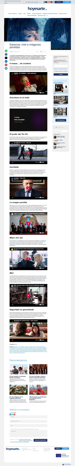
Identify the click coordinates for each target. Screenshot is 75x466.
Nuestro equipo (46, 450)
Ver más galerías (61, 120)
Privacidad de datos (47, 449)
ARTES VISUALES (12, 13)
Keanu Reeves (28, 350)
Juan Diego (22, 350)
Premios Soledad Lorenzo (26, 449)
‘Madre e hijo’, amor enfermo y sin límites (61, 136)
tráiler (16, 352)
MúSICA (29, 13)
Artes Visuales (24, 448)
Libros (23, 450)
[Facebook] (10, 414)
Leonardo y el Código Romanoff (58, 140)
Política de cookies (47, 448)
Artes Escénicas (35, 450)
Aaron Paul (27, 346)
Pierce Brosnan (22, 351)
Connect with (13, 412)
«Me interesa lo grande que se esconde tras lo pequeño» (37, 398)
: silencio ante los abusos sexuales (37, 377)
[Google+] (14, 414)
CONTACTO (59, 2)
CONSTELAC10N (63, 13)
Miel (18, 351)
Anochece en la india (35, 346)
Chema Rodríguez (29, 348)
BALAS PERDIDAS (32, 15)
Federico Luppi (27, 349)
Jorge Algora (16, 350)
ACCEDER (67, 2)
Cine (16, 344)
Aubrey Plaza (16, 348)
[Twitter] (12, 414)
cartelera (21, 348)
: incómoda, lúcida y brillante (18, 377)
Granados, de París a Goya (61, 143)
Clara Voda (35, 348)
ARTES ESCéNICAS (36, 13)
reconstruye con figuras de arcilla (21, 205)
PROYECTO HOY (41, 15)
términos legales (16, 439)
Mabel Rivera (43, 350)
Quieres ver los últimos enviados (60, 68)
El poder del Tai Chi (14, 349)
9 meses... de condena (19, 346)
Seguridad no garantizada (38, 351)
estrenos (21, 349)
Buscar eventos (57, 134)
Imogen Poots (34, 349)
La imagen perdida (36, 350)
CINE (24, 13)
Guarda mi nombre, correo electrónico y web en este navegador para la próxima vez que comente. (25, 429)
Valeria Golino (21, 352)
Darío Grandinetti (43, 348)
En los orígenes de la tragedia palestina (16, 397)
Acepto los (14, 439)
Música (34, 448)
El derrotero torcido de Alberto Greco (61, 147)
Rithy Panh (29, 351)
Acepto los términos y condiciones (61, 71)
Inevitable (40, 349)
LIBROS (20, 13)
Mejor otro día (13, 351)
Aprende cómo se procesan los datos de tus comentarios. (21, 441)
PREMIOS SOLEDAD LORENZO (50, 13)
